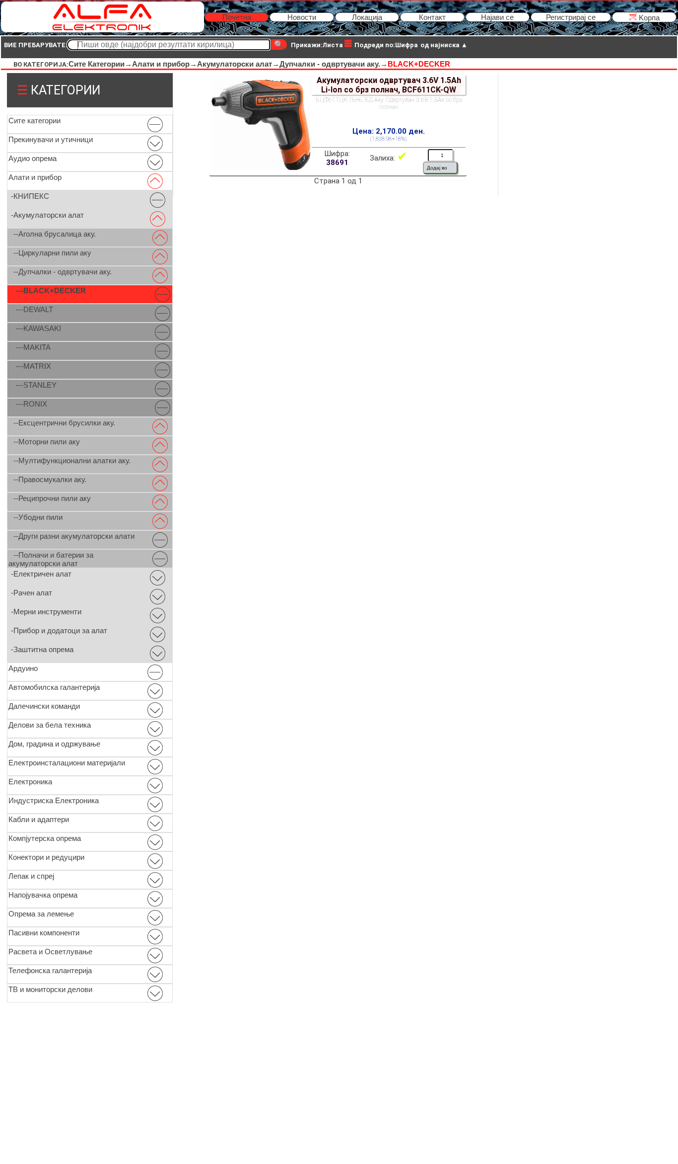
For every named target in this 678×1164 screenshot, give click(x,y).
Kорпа (648, 17)
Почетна (236, 17)
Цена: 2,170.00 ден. (388, 131)
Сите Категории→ (100, 64)
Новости (301, 17)
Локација (367, 17)
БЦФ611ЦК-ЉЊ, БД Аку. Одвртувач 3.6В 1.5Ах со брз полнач (389, 103)
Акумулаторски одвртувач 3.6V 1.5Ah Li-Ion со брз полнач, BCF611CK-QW (389, 85)
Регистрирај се (571, 17)
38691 (337, 162)
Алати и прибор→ (164, 64)
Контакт (432, 17)
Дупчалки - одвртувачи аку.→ (333, 64)
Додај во (437, 167)
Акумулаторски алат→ (238, 64)
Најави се (497, 17)
